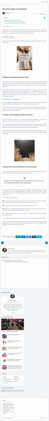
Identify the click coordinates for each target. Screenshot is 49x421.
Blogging (16, 377)
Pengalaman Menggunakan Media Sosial (13, 20)
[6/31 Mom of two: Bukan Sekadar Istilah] (12, 329)
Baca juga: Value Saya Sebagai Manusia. (11, 99)
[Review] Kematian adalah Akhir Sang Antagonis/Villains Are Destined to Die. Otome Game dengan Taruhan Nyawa (15, 367)
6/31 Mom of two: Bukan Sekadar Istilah (10, 331)
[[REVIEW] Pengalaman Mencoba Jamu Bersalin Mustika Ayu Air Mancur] (4, 363)
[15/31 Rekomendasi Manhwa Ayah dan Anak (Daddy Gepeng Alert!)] (4, 350)
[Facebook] (34, 237)
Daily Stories (17, 379)
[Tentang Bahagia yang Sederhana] (4, 338)
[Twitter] (39, 237)
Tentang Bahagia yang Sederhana (14, 334)
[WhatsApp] (17, 237)
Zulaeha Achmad (11, 248)
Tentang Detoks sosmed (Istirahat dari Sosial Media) (15, 23)
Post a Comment (11, 236)
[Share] (44, 237)
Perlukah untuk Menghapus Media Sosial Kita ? (14, 21)
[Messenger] (28, 237)
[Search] (45, 1)
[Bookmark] (3, 237)
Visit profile (13, 312)
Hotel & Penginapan (8, 381)
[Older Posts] (2, 243)
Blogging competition (8, 379)
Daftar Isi (5, 17)
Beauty (5, 377)
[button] (43, 14)
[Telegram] (23, 237)
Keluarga (16, 381)
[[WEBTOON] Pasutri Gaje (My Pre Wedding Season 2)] (4, 344)
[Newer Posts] (46, 243)
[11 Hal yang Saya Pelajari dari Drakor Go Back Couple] (4, 356)
